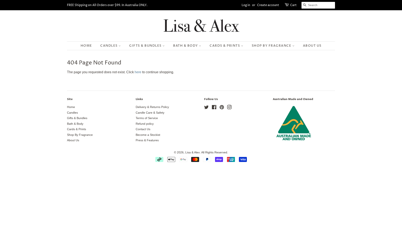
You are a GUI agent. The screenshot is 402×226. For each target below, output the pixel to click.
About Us (312, 46)
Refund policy (145, 123)
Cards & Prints (225, 46)
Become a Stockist (148, 134)
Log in (246, 5)
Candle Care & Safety (150, 112)
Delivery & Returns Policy (152, 107)
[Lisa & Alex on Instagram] (229, 108)
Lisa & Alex (192, 152)
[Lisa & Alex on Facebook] (214, 108)
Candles (109, 46)
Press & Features (147, 140)
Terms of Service (147, 118)
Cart (293, 5)
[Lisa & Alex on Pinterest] (221, 108)
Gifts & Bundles (145, 46)
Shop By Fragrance (272, 46)
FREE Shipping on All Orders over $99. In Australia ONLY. (107, 5)
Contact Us (143, 129)
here (138, 72)
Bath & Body (186, 46)
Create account (268, 5)
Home (86, 46)
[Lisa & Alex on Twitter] (206, 108)
